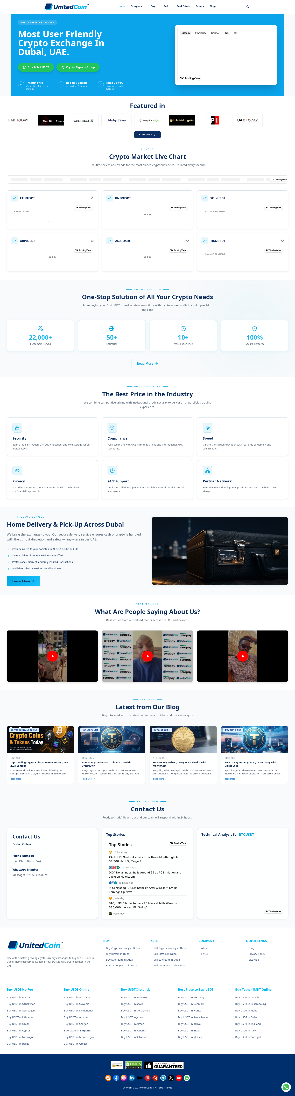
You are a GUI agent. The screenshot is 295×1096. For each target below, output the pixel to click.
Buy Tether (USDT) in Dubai (122, 965)
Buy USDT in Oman (18, 1023)
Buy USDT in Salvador (134, 1037)
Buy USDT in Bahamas (134, 997)
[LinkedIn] (132, 1078)
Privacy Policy (257, 953)
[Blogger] (108, 1078)
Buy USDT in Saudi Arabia (193, 1017)
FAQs (204, 953)
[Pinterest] (147, 1078)
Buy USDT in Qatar (246, 1017)
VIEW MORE (145, 134)
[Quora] (155, 1078)
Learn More (21, 581)
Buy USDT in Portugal (248, 1037)
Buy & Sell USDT (38, 67)
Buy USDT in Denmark (191, 1003)
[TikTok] (140, 1078)
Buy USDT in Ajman (132, 1023)
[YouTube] (179, 1078)
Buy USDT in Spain (132, 1003)
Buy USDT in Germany (191, 997)
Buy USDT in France (189, 1010)
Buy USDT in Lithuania (20, 1017)
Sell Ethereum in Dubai (167, 959)
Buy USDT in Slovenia (76, 1003)
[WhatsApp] (187, 1078)
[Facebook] (116, 1078)
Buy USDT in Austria (76, 1017)
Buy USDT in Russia (18, 997)
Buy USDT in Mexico (190, 1037)
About (204, 948)
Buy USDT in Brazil (189, 1030)
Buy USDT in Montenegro (79, 1037)
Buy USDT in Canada (247, 997)
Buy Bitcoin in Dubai (118, 953)
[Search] (247, 6)
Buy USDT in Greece (75, 1043)
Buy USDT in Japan (132, 1017)
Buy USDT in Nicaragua (20, 1037)
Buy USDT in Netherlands (79, 1010)
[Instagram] (124, 1078)
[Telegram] (163, 1078)
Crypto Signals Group (80, 67)
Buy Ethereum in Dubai (119, 959)
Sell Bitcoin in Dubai (165, 953)
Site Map (254, 959)
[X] (171, 1078)
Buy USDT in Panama (133, 1030)
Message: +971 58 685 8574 (29, 875)
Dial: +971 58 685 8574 (26, 861)
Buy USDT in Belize (18, 1043)
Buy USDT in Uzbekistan (21, 1003)
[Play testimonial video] (52, 656)
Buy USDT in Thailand (248, 1023)
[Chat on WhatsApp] (286, 1087)
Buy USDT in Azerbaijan (21, 1010)
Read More (145, 363)
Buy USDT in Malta (246, 1010)
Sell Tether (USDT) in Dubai (169, 965)
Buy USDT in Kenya (189, 1023)
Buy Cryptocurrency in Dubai (123, 948)
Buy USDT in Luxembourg (250, 1003)
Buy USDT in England (77, 1030)
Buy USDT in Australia (77, 997)
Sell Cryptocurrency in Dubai (170, 948)
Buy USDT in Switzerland (135, 1010)
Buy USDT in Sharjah (76, 1023)
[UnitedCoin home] (66, 6)
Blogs (252, 948)
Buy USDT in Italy (245, 1030)
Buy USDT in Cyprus (18, 1030)
